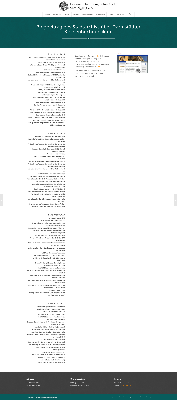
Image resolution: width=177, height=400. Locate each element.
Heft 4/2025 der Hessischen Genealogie (51, 62)
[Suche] (129, 14)
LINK (98, 56)
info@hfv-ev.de (125, 385)
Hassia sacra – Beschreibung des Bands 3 (50, 115)
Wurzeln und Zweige (58, 245)
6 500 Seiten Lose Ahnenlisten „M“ (53, 220)
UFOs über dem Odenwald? (55, 319)
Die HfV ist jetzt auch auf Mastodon (53, 253)
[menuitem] (47, 14)
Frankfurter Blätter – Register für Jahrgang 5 (50, 327)
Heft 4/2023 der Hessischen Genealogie (51, 268)
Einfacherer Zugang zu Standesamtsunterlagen (48, 329)
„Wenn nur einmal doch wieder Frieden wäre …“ (48, 355)
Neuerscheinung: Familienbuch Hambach (50, 181)
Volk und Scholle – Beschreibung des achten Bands (47, 176)
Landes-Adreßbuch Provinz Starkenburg (51, 309)
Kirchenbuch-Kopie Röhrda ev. (54, 70)
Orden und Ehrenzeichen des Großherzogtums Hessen (46, 191)
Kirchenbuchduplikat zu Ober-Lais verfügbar (49, 255)
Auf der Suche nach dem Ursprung (53, 360)
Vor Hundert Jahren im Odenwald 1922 (51, 314)
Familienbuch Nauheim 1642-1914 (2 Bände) (49, 189)
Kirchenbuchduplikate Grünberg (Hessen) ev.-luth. (47, 332)
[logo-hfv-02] (88, 6)
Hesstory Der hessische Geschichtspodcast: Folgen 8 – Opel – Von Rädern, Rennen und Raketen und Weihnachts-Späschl (46, 230)
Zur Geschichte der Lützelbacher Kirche (51, 357)
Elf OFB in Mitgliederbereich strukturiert (51, 307)
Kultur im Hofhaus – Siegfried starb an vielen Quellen (46, 117)
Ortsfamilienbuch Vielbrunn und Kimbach (50, 92)
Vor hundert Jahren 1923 (56, 290)
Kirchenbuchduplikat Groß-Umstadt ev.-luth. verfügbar (46, 179)
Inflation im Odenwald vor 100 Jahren (52, 339)
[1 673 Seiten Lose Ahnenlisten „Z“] (1, 200)
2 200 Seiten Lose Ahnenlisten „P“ (53, 352)
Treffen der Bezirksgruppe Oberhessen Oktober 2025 (46, 112)
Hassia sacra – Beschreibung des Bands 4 (50, 102)
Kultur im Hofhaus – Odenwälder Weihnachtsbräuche (46, 243)
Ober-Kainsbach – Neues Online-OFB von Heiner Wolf (46, 342)
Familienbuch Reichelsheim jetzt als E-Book (50, 235)
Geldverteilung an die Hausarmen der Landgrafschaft (46, 345)
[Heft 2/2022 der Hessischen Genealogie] (175, 200)
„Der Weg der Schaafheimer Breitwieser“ (51, 90)
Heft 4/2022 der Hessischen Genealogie (51, 317)
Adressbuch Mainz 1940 (56, 218)
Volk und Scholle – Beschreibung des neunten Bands (47, 161)
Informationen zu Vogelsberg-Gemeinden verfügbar (47, 204)
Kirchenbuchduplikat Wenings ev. (53, 95)
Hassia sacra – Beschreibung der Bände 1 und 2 (48, 120)
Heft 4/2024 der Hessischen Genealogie (51, 174)
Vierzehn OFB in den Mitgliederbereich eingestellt (47, 110)
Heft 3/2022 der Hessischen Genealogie (51, 362)
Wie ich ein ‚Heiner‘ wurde (56, 154)
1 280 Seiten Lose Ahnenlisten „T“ (53, 312)
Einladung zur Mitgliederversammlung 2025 (50, 136)
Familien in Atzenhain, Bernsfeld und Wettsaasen (48, 207)
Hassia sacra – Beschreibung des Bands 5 (50, 72)
